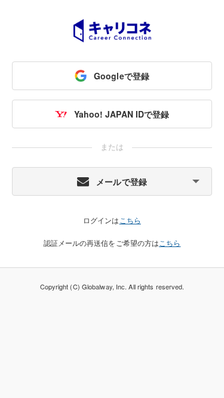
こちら (130, 220)
